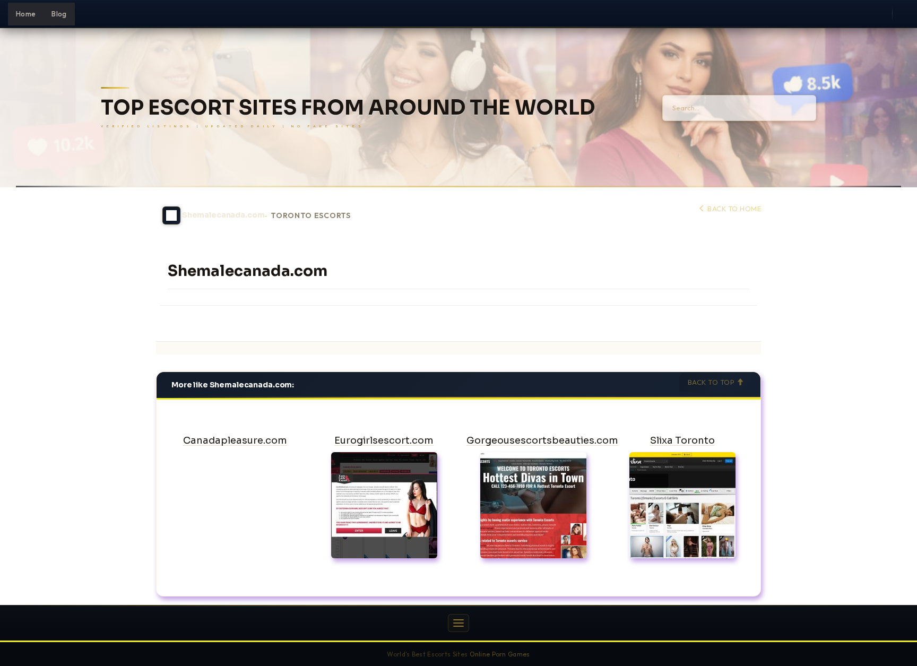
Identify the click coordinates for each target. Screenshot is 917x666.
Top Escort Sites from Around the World (348, 108)
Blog (58, 14)
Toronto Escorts (311, 216)
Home (26, 14)
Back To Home (733, 208)
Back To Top (712, 382)
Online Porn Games (500, 654)
